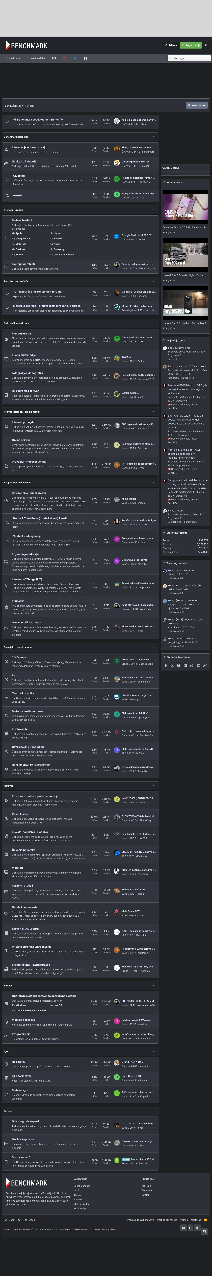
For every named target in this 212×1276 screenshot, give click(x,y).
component (144, 587)
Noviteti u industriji (24, 161)
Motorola (21, 244)
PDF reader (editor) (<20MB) (138, 1000)
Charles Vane (146, 663)
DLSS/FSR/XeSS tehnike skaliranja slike (144, 816)
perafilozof (143, 524)
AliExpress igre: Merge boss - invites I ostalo (147, 1092)
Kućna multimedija (24, 355)
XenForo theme (99, 1229)
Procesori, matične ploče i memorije (35, 796)
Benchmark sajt (54, 58)
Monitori (17, 867)
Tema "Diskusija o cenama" (183, 638)
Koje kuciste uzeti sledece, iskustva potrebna (147, 834)
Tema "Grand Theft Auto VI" (184, 570)
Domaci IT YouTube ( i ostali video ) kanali (40, 518)
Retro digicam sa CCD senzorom (140, 374)
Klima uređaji (129, 498)
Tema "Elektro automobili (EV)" (186, 585)
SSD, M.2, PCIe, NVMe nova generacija (143, 851)
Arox (141, 467)
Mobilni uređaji (81, 1204)
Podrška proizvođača (16, 281)
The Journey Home (179, 347)
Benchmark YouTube (64, 58)
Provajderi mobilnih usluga (29, 461)
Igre (6, 1051)
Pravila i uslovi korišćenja (140, 1219)
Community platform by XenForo (30, 1229)
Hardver (8, 785)
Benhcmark (144, 681)
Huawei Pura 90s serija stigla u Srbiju (183, 275)
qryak (139, 699)
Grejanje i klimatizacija (26, 622)
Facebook (147, 1190)
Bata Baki (202, 552)
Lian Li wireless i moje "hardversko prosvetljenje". (150, 695)
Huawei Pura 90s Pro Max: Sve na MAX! (184, 323)
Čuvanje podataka (23, 850)
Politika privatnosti (167, 1219)
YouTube (146, 1185)
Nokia (57, 244)
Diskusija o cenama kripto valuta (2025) (144, 731)
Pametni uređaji (22, 333)
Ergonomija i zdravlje (25, 554)
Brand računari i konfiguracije (31, 964)
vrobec (140, 915)
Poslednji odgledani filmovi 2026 (140, 177)
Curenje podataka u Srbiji (136, 161)
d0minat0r (142, 856)
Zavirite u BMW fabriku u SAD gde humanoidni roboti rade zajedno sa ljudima (187, 389)
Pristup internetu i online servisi (22, 411)
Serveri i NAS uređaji (25, 928)
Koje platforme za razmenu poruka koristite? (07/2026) (153, 193)
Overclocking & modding (28, 747)
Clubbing (19, 175)
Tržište (8, 1111)
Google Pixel (23, 238)
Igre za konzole (22, 1076)
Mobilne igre (20, 1090)
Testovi (77, 1194)
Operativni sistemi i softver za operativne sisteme (44, 995)
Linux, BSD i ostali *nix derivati (32, 1010)
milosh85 (144, 428)
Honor (57, 233)
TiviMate (127, 357)
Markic (142, 239)
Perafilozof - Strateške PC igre (139, 520)
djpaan (146, 165)
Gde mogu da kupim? (25, 1121)
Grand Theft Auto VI (133, 1061)
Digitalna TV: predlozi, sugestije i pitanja (144, 291)
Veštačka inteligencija (27, 536)
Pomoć (184, 1219)
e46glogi (143, 1096)
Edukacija (18, 601)
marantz (146, 1038)
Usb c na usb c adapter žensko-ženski (143, 1123)
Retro (15, 675)
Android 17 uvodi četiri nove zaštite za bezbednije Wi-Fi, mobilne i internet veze (184, 453)
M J (142, 1145)
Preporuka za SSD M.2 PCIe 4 (143, 1159)
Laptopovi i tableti (23, 264)
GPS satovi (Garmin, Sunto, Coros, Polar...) (146, 337)
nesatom (142, 1024)
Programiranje (21, 1034)
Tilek (140, 341)
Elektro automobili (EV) (135, 713)
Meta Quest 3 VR (131, 911)
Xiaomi (20, 254)
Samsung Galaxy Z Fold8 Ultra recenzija (184, 227)
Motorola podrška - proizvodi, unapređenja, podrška (46, 305)
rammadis (142, 802)
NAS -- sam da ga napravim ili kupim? (143, 930)
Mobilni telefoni (22, 220)
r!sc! (142, 197)
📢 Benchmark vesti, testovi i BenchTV (38, 119)
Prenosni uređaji (13, 210)
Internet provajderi (24, 422)
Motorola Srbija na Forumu (137, 306)
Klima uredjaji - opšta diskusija (139, 626)
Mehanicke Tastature (133, 889)
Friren (143, 123)
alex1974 (143, 563)
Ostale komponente (25, 907)
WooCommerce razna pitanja (138, 1034)
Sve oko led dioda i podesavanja (140, 767)
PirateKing (145, 820)
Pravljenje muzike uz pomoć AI (139, 538)
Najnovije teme (176, 340)
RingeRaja (141, 935)
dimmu (143, 1080)
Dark (11, 1219)
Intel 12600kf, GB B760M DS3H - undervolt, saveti (149, 798)
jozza (140, 630)
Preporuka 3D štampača (135, 659)
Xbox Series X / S (131, 1076)
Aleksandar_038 (146, 268)
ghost (141, 1127)
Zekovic (143, 1163)
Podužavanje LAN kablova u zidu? (141, 948)
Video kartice (20, 814)
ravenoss (143, 874)
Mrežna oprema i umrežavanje (32, 946)
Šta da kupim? (21, 1157)
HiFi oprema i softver (25, 390)
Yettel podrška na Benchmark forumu (37, 291)
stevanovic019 (146, 379)
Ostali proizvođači (64, 254)
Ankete (18, 195)
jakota (141, 397)
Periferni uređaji (22, 885)
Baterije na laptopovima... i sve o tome (143, 264)
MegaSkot (143, 771)
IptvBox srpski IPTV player (136, 1020)
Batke (141, 361)
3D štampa (19, 657)
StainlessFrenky (148, 735)
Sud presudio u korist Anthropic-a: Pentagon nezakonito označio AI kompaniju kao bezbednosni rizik (188, 484)
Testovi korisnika (23, 693)
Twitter (145, 1194)
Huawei (58, 238)
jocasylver (144, 717)
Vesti (76, 1190)
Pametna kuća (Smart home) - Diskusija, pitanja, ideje (152, 583)
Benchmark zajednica (16, 136)
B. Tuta (140, 753)
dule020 (142, 838)
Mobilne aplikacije (23, 1019)
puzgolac (145, 181)
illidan (141, 893)
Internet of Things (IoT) (27, 579)
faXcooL (143, 1066)
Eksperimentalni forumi (17, 482)
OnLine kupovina (23, 1139)
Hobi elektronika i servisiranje (31, 765)
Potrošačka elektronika (17, 323)
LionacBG (143, 296)
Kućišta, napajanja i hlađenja (30, 832)
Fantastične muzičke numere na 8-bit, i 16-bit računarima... (155, 677)
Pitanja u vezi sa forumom (136, 147)
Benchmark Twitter (75, 58)
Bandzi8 (142, 448)
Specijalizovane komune (18, 647)
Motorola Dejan (152, 310)
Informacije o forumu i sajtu (29, 147)
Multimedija (80, 1208)
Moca (142, 542)
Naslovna (14, 58)
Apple (19, 233)
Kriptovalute (20, 729)
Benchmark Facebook (85, 58)
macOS (58, 1005)
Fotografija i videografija (27, 373)
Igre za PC (18, 1061)
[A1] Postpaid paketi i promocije (140, 463)
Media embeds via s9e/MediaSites (73, 1229)
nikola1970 (143, 952)
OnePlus (20, 249)
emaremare (148, 151)
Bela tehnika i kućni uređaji (29, 493)
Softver (8, 985)
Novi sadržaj (38, 58)
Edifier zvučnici (130, 392)
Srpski (31, 1219)
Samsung (59, 249)
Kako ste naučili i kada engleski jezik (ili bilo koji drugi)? (153, 604)
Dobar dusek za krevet (134, 559)
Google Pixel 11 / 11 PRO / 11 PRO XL (141, 235)
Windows (21, 1005)
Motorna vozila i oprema (27, 711)
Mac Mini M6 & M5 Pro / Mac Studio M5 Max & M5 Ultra (152, 966)
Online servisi (21, 440)
